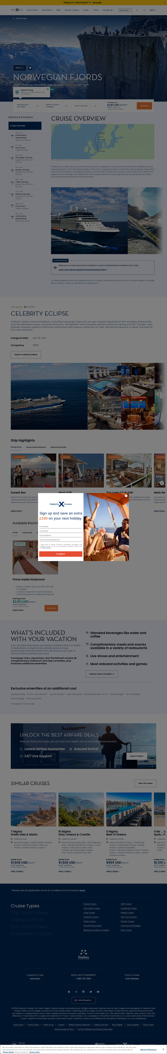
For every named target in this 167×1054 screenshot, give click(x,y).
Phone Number (45, 540)
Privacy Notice (8, 1052)
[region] (83, 1049)
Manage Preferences (148, 1049)
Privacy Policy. (46, 548)
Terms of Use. (34, 1052)
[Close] (163, 1049)
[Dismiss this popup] (126, 496)
